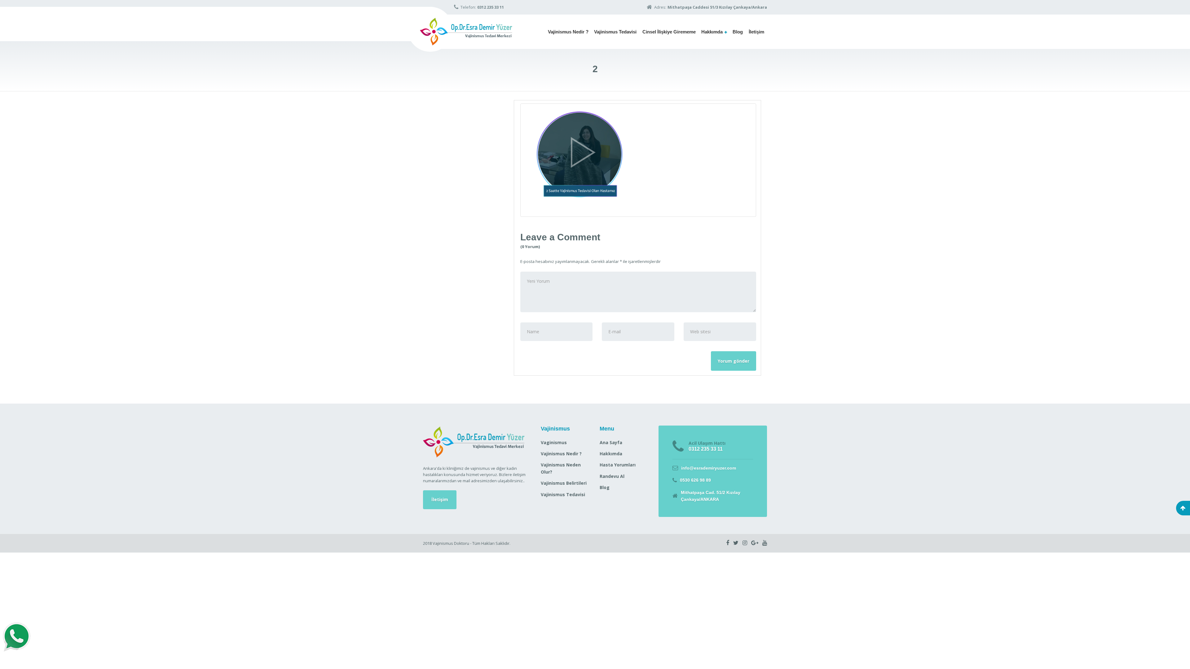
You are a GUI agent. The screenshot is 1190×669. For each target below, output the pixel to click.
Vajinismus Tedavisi (615, 31)
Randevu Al (612, 476)
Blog (738, 31)
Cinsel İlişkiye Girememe (669, 31)
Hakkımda (712, 31)
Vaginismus (554, 442)
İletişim (756, 31)
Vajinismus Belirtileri (564, 483)
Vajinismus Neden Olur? (561, 468)
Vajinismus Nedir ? (568, 31)
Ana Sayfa (611, 442)
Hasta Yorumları (618, 465)
